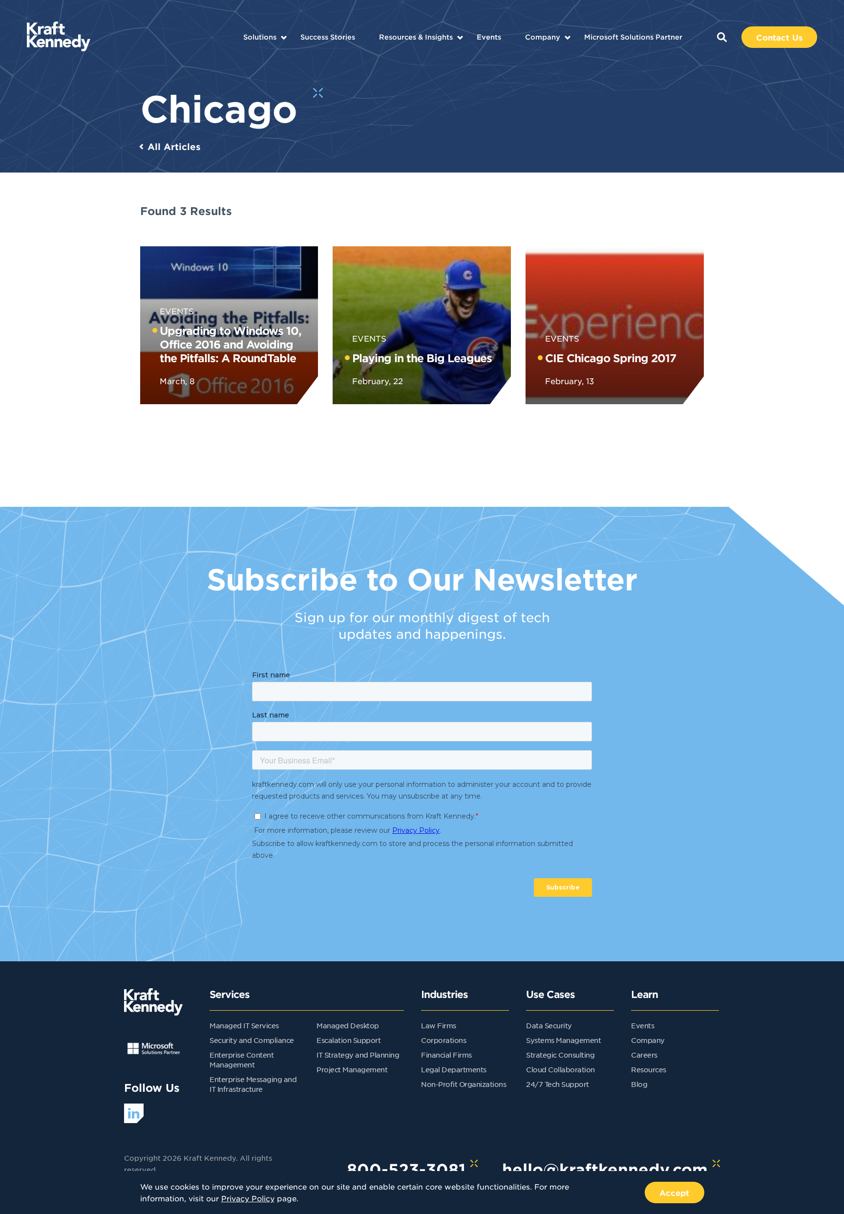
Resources (648, 1069)
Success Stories (327, 37)
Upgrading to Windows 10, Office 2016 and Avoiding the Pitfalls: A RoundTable (230, 344)
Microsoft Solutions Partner (633, 37)
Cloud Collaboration (560, 1069)
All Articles (174, 146)
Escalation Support (348, 1040)
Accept (674, 1192)
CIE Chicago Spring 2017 (610, 357)
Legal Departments (453, 1069)
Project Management (351, 1069)
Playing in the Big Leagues (422, 357)
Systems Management (563, 1040)
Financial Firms (446, 1054)
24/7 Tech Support (557, 1084)
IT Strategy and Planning (357, 1054)
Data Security (549, 1025)
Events (489, 37)
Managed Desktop (347, 1025)
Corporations (443, 1040)
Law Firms (438, 1025)
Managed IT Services (244, 1025)
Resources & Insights (416, 37)
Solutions (259, 37)
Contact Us (779, 37)
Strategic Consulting (560, 1054)
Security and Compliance (252, 1040)
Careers (644, 1054)
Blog (639, 1084)
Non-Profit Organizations (463, 1084)
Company (542, 37)
